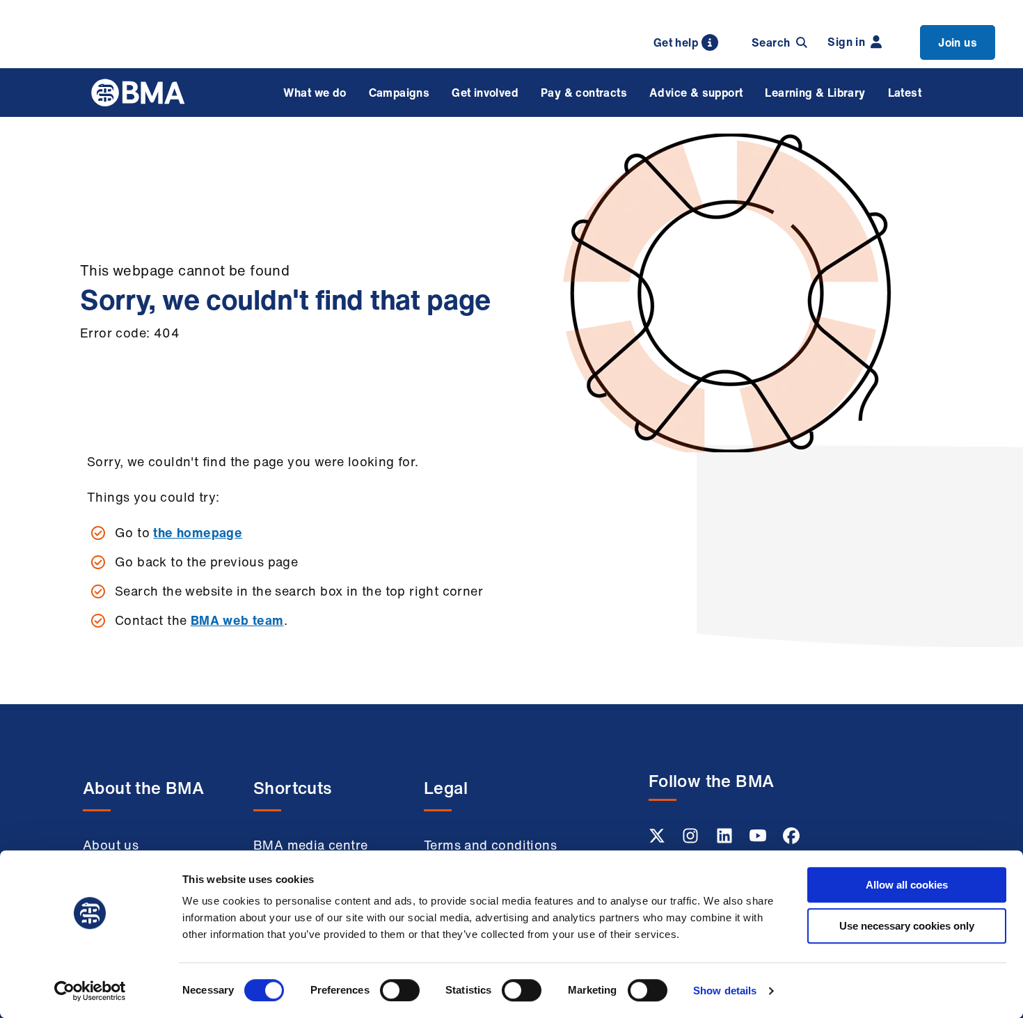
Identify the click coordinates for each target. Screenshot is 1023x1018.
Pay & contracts (584, 92)
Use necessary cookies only (906, 926)
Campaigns (399, 92)
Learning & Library (815, 92)
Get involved (485, 92)
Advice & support (696, 92)
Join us (957, 42)
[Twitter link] (658, 840)
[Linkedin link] (726, 840)
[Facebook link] (791, 840)
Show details (724, 990)
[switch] (400, 990)
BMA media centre (310, 845)
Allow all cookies (907, 885)
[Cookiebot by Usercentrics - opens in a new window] (90, 990)
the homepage (197, 532)
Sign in (846, 41)
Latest (904, 92)
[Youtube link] (759, 840)
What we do (315, 92)
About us (110, 845)
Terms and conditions (490, 845)
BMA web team (237, 620)
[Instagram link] (691, 840)
